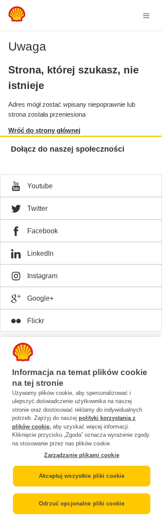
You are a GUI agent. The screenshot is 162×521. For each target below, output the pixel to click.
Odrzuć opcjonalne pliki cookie (81, 503)
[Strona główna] (16, 19)
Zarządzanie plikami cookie (81, 455)
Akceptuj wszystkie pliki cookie (81, 476)
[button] (81, 186)
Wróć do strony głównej (44, 130)
